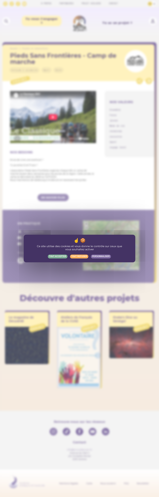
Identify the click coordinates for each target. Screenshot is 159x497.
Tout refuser (79, 256)
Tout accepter (57, 256)
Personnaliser (101, 256)
